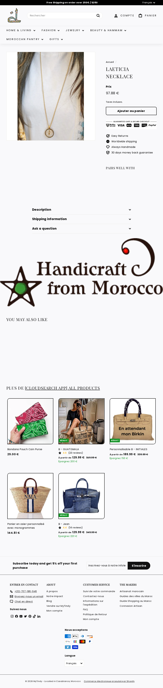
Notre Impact (54, 596)
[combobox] (65, 15)
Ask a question (44, 228)
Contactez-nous (93, 596)
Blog (49, 601)
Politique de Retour (95, 614)
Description (41, 209)
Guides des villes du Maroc (136, 596)
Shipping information (49, 219)
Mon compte (54, 610)
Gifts (55, 39)
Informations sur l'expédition (93, 602)
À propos (52, 591)
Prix (109, 87)
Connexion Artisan (131, 606)
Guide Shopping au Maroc (136, 601)
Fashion (49, 30)
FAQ (85, 609)
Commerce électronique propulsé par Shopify (109, 681)
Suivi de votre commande (99, 591)
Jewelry (74, 30)
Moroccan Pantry (23, 39)
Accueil (110, 62)
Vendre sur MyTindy (58, 606)
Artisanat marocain (132, 591)
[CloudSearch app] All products (62, 388)
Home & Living (19, 30)
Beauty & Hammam (107, 30)
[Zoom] (51, 96)
